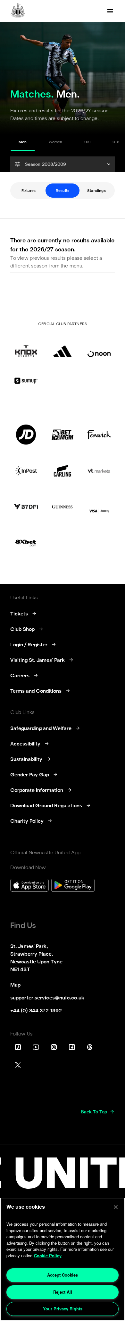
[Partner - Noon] (99, 347)
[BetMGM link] (62, 434)
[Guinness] (62, 506)
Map (15, 985)
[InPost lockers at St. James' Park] (26, 470)
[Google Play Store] (73, 886)
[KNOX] (26, 347)
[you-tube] (36, 1047)
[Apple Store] (29, 886)
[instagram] (54, 1047)
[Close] (116, 1207)
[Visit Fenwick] (99, 434)
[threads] (89, 1047)
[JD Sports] (26, 434)
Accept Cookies (62, 1275)
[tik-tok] (18, 1047)
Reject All (62, 1292)
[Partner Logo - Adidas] (62, 347)
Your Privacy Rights (62, 1309)
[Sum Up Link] (26, 380)
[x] (18, 1065)
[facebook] (71, 1047)
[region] (62, 1259)
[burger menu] (110, 11)
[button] (62, 164)
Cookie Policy (48, 1255)
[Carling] (62, 470)
